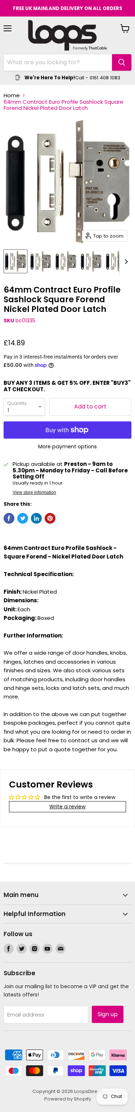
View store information (34, 492)
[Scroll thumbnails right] (125, 261)
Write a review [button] (67, 806)
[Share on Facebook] (9, 518)
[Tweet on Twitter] (22, 518)
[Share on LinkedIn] (36, 518)
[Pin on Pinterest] (50, 518)
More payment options (67, 446)
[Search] (121, 62)
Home (12, 95)
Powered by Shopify (67, 1098)
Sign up (108, 1014)
